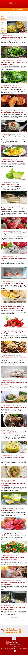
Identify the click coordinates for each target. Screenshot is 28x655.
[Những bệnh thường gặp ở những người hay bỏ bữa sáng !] (14, 572)
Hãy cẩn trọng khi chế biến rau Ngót (11, 87)
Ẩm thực (2, 16)
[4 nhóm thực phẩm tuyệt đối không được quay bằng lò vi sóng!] (14, 597)
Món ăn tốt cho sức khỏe (8, 429)
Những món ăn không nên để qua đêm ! (12, 161)
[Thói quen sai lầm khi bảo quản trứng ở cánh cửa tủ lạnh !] (14, 197)
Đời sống (2, 32)
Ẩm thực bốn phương (3, 28)
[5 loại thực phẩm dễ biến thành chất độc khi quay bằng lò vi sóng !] (14, 52)
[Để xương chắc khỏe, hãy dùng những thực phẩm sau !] (14, 347)
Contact (25, 648)
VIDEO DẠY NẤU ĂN (17, 9)
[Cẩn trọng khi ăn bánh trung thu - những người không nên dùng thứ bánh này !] (14, 100)
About (12, 648)
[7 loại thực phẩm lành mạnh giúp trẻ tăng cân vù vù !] (14, 126)
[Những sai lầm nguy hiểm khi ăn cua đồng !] (14, 397)
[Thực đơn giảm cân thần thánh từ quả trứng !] (14, 447)
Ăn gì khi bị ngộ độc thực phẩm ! (10, 184)
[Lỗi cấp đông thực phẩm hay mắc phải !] (14, 273)
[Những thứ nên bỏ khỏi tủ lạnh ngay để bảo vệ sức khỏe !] (14, 223)
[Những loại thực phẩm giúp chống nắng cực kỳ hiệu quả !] (14, 321)
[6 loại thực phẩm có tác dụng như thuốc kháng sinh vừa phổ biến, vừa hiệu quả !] (14, 296)
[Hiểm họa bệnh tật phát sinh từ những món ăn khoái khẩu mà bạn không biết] (14, 27)
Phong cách (3, 30)
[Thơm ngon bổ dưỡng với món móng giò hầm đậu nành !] (14, 472)
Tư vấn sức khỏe (5, 35)
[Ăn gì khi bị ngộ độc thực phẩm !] (14, 174)
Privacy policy (18, 648)
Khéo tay (2, 22)
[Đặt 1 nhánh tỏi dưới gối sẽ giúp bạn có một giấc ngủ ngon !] (14, 372)
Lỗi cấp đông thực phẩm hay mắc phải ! (12, 283)
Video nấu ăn (3, 14)
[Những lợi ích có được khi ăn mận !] (14, 523)
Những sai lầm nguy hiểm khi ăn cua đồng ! (13, 407)
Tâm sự (2, 24)
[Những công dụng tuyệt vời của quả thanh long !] (14, 248)
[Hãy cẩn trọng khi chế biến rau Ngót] (14, 77)
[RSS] (15, 651)
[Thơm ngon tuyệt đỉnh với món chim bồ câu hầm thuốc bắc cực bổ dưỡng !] (14, 420)
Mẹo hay (2, 20)
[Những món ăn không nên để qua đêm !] (14, 151)
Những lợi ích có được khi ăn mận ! (11, 534)
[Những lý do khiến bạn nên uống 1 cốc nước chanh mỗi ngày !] (14, 498)
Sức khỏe (3, 18)
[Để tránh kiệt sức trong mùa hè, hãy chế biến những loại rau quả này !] (14, 547)
